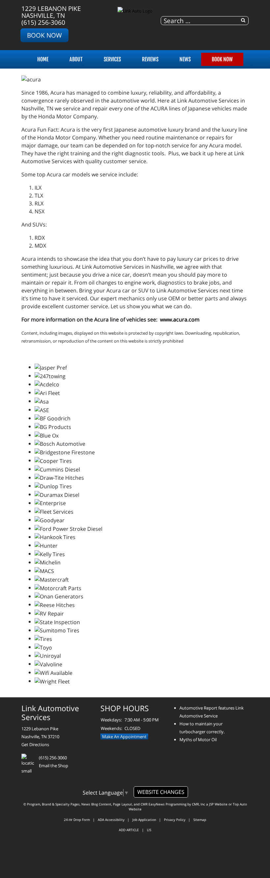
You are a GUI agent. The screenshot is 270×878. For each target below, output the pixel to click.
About (76, 59)
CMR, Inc (198, 804)
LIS (149, 830)
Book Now (44, 35)
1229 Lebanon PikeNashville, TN (51, 12)
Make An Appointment (124, 737)
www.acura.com (180, 319)
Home (42, 59)
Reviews (150, 59)
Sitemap (199, 819)
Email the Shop (53, 766)
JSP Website (218, 804)
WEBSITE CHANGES (160, 792)
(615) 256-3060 (43, 22)
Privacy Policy (174, 819)
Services (112, 59)
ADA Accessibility (111, 819)
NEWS (185, 59)
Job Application (144, 819)
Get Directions (35, 744)
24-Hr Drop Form (77, 819)
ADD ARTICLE (129, 830)
